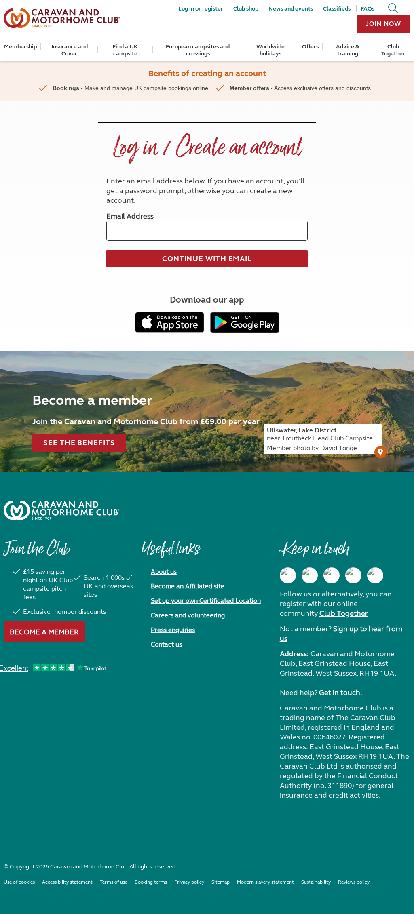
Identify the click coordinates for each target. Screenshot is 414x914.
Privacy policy (189, 882)
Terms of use (113, 882)
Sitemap (220, 882)
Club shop (245, 8)
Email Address (130, 216)
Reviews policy (354, 882)
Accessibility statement (67, 882)
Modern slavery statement (265, 882)
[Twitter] (331, 575)
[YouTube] (353, 575)
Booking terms (151, 882)
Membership (20, 46)
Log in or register (200, 8)
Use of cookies (19, 882)
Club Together (393, 50)
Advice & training (347, 50)
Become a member (44, 632)
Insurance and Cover (69, 50)
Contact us (166, 644)
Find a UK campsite (125, 50)
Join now (383, 23)
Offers (310, 46)
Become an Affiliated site (187, 586)
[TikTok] (375, 575)
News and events (290, 8)
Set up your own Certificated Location (206, 600)
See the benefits (79, 442)
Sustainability (316, 882)
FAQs (367, 8)
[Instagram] (310, 575)
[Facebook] (288, 575)
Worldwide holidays (270, 50)
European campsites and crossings (198, 50)
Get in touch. (340, 692)
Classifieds (337, 8)
